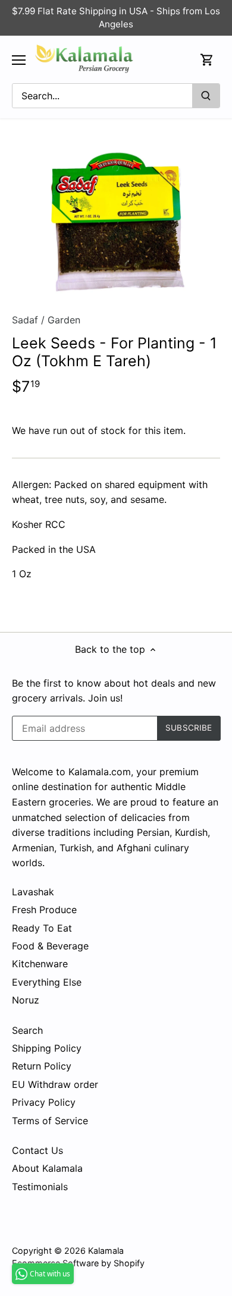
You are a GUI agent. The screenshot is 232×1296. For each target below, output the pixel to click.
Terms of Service (50, 1121)
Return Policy (41, 1066)
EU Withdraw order (55, 1084)
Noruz (25, 1000)
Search (27, 1030)
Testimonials (40, 1187)
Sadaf (25, 320)
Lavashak (33, 892)
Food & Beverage (50, 946)
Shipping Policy (46, 1048)
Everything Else (46, 982)
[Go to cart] (207, 59)
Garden (64, 320)
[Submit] (206, 96)
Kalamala (106, 1250)
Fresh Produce (44, 910)
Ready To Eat (42, 928)
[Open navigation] (19, 60)
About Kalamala (47, 1168)
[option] (116, 220)
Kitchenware (40, 964)
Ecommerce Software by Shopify (78, 1263)
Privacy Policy (44, 1102)
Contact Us (37, 1150)
